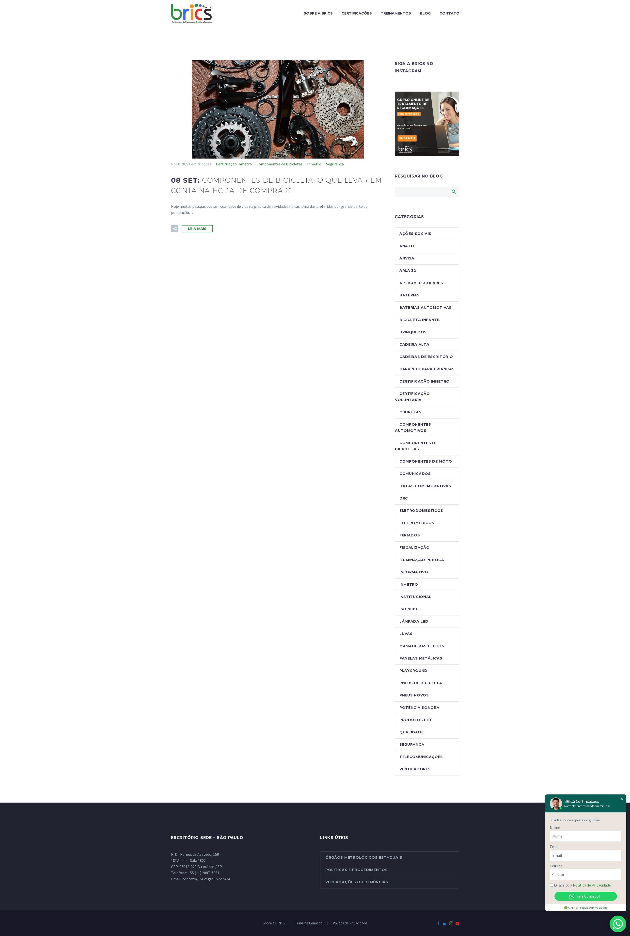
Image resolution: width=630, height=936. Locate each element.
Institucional (415, 597)
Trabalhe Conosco (308, 923)
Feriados (409, 535)
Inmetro (314, 163)
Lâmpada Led (413, 621)
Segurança (335, 163)
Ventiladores (415, 769)
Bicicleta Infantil (420, 320)
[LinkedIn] (445, 923)
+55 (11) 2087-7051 (203, 872)
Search (453, 191)
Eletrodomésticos (421, 510)
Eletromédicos (416, 523)
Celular (556, 865)
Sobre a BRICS (318, 13)
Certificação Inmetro (234, 163)
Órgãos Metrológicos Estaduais (363, 857)
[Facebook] (438, 923)
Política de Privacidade (350, 923)
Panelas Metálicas (420, 658)
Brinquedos (413, 332)
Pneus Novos (414, 695)
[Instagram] (451, 923)
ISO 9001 (408, 609)
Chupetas (410, 412)
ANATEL (407, 246)
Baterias (409, 295)
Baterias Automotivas (425, 307)
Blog (425, 13)
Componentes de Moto (425, 461)
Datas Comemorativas (425, 486)
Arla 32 (407, 270)
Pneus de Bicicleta (420, 683)
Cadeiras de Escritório (426, 357)
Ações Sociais (415, 233)
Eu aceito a (582, 885)
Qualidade (411, 732)
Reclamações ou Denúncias (356, 882)
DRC (403, 498)
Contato (449, 13)
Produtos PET (415, 720)
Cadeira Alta (414, 344)
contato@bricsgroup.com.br (206, 878)
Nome (555, 827)
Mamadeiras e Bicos (421, 646)
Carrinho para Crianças (427, 369)
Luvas (406, 633)
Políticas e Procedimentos (356, 870)
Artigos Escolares (421, 283)
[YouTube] (457, 923)
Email (555, 846)
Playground (413, 670)
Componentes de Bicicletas (279, 163)
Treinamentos (396, 13)
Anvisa (406, 258)
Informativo (413, 572)
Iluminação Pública (421, 560)
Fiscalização (414, 547)
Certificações (357, 13)
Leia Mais (197, 228)
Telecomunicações (421, 757)
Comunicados (415, 473)
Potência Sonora (419, 707)
